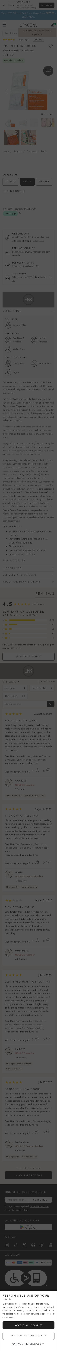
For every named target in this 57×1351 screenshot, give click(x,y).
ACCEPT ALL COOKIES (29, 1325)
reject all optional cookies (28, 1335)
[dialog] (28, 1321)
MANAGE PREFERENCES (26, 1343)
